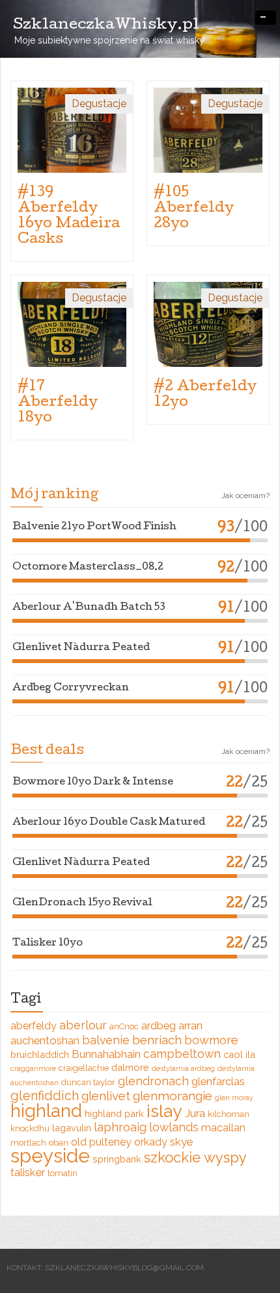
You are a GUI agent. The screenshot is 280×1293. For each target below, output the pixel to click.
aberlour (83, 1025)
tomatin (62, 1173)
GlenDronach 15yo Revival (82, 903)
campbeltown (182, 1054)
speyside (50, 1155)
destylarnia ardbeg (183, 1068)
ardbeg (158, 1025)
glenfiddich (44, 1095)
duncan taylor (88, 1082)
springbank (116, 1158)
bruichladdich (39, 1054)
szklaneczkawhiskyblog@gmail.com (124, 1267)
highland (46, 1110)
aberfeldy (33, 1026)
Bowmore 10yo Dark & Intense (92, 782)
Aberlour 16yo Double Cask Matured (108, 823)
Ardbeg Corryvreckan (70, 688)
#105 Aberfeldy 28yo (194, 209)
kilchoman (228, 1114)
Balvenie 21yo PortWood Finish (94, 527)
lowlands (174, 1127)
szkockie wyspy (195, 1157)
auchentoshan (44, 1040)
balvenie (106, 1040)
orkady (150, 1142)
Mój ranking (54, 495)
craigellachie (84, 1068)
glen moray (234, 1097)
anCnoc (124, 1026)
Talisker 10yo (47, 943)
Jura (195, 1113)
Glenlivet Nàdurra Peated (81, 648)
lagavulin (71, 1127)
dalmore (130, 1067)
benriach (157, 1040)
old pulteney (101, 1142)
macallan (223, 1128)
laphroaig (120, 1127)
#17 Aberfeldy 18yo (58, 403)
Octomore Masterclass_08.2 (87, 567)
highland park (114, 1113)
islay (164, 1111)
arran (190, 1025)
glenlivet (105, 1095)
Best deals (47, 751)
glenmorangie (172, 1095)
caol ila (239, 1054)
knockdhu (29, 1128)
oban (58, 1143)
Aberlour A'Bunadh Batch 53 (88, 608)
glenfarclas (218, 1081)
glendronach (153, 1081)
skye (181, 1141)
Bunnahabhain (106, 1054)
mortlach (28, 1143)
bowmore (211, 1040)
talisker (27, 1172)
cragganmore (33, 1068)
